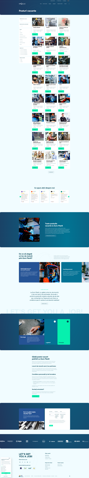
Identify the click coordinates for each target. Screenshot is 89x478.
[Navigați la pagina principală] (22, 4)
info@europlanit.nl (47, 457)
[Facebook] (20, 462)
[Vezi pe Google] (22, 191)
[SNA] (34, 468)
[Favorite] (43, 19)
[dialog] (6, 467)
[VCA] (30, 468)
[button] (20, 196)
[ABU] (21, 468)
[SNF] (25, 468)
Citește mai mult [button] (33, 199)
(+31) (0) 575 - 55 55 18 (48, 458)
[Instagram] (22, 462)
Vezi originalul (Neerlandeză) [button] (23, 197)
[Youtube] (27, 462)
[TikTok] (30, 462)
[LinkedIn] (25, 462)
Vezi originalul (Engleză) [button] (34, 200)
